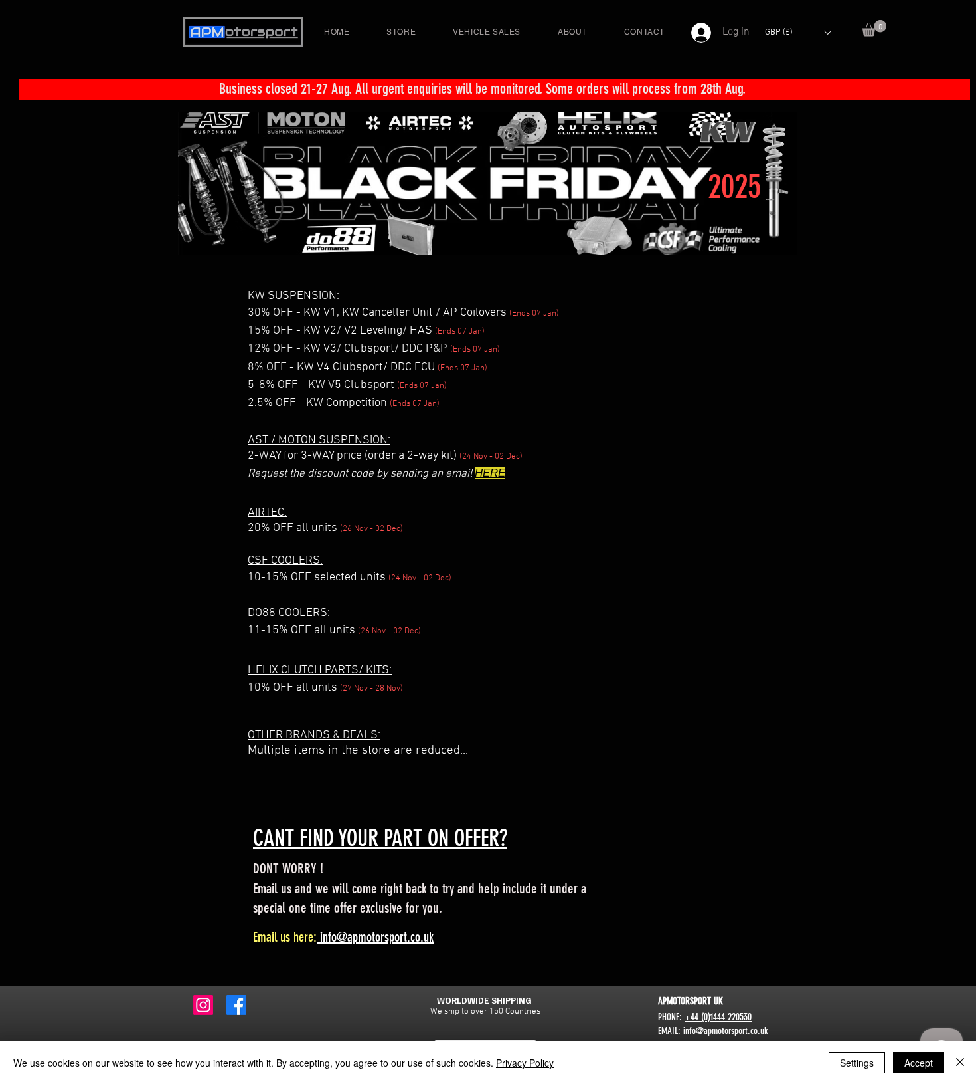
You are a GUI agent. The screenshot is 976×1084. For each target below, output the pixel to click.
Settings (857, 1062)
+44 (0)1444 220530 (718, 1017)
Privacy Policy (525, 1062)
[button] (874, 28)
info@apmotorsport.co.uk (375, 937)
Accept (918, 1062)
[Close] (960, 1062)
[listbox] (797, 32)
